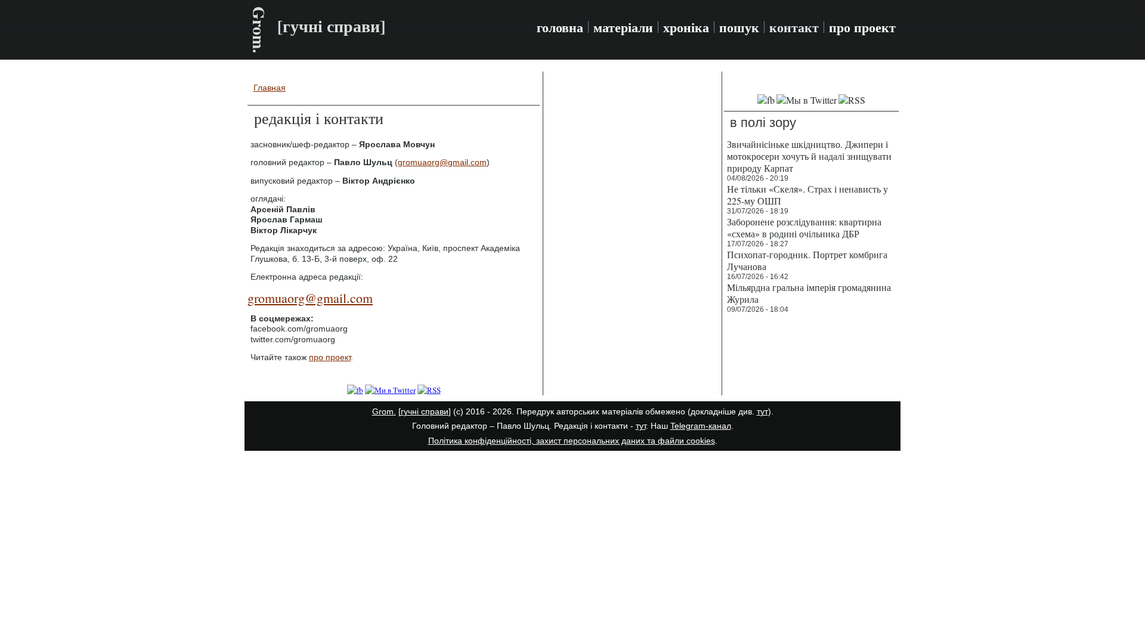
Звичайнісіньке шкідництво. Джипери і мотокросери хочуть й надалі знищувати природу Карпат (809, 156)
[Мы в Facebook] (766, 100)
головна (560, 27)
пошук (739, 27)
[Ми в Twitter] (390, 390)
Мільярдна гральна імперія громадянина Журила (809, 293)
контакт (794, 27)
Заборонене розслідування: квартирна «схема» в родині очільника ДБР (804, 227)
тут (762, 411)
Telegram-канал (700, 426)
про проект (862, 27)
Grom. (259, 30)
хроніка (686, 27)
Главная (269, 87)
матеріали (623, 27)
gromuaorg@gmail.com (442, 162)
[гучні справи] (424, 411)
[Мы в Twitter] (806, 100)
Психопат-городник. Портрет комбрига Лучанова (807, 260)
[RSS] (429, 390)
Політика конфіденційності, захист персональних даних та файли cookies (571, 440)
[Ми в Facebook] (355, 390)
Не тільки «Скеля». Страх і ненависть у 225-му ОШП (807, 194)
